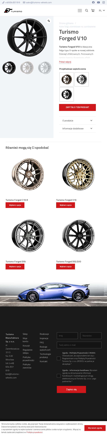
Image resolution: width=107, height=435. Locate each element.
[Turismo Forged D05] (28, 235)
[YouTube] (98, 2)
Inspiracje (44, 338)
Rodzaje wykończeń (45, 348)
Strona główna (66, 23)
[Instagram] (103, 2)
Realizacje (44, 334)
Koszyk (26, 345)
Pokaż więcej (65, 61)
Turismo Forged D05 (16, 261)
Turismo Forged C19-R (17, 200)
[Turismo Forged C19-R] (28, 174)
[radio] (67, 79)
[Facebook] (93, 2)
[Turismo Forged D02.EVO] (78, 235)
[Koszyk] (93, 10)
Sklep (25, 334)
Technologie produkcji (45, 355)
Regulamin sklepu (27, 351)
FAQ (42, 342)
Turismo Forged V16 (66, 200)
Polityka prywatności (28, 358)
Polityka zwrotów (27, 366)
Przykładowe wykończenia (72, 68)
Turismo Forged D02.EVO (68, 261)
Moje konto (25, 340)
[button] (80, 11)
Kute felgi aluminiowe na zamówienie (77, 26)
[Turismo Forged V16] (78, 174)
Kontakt (44, 361)
